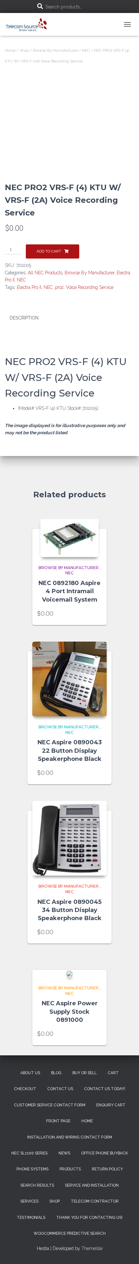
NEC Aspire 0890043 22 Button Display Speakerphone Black (69, 750)
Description (24, 317)
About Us (30, 1073)
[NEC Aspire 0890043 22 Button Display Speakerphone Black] (69, 679)
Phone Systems (32, 1169)
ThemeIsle (91, 1248)
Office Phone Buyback (104, 1153)
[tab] (69, 318)
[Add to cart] (98, 613)
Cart (113, 1073)
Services (29, 1201)
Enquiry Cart (110, 1105)
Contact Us (60, 1089)
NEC (86, 50)
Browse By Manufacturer (55, 50)
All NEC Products (45, 272)
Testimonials (31, 1217)
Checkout (25, 1089)
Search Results (37, 1185)
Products (70, 1169)
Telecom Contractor (95, 1201)
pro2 (59, 287)
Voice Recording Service (89, 287)
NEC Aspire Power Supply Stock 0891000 (70, 1011)
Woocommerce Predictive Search (70, 1233)
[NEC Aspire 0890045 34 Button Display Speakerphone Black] (69, 838)
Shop (24, 50)
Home (10, 50)
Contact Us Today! (104, 1089)
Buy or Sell (84, 1073)
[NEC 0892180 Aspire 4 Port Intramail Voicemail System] (69, 538)
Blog (56, 1073)
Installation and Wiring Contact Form (69, 1137)
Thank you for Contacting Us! (89, 1217)
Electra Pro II (29, 287)
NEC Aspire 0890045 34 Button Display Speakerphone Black (69, 910)
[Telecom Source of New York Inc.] (29, 24)
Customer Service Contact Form (49, 1105)
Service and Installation (92, 1185)
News (64, 1153)
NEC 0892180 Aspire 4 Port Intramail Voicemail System (69, 591)
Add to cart (49, 251)
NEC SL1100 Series (29, 1153)
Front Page (58, 1121)
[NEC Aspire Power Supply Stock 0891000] (69, 973)
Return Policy (107, 1169)
